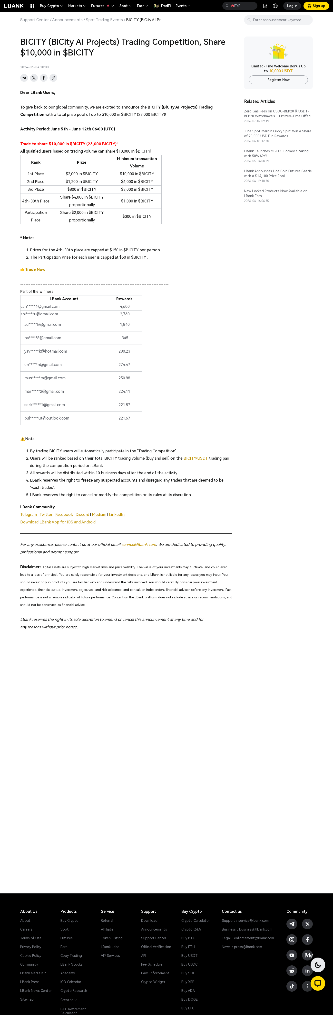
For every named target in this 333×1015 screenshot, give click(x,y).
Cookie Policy (30, 956)
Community (29, 964)
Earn (143, 6)
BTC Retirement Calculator (73, 1011)
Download (149, 921)
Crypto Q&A (191, 929)
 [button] (227, 6)
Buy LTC (187, 1008)
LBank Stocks (71, 964)
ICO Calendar (70, 982)
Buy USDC (189, 964)
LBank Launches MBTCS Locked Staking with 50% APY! (276, 153)
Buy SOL (188, 973)
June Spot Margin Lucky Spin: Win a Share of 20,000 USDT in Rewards (277, 133)
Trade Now (35, 269)
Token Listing (112, 938)
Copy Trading (71, 956)
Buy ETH (188, 947)
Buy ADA (188, 991)
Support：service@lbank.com (245, 921)
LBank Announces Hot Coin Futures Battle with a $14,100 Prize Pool (278, 173)
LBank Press (29, 982)
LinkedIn (117, 514)
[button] (318, 983)
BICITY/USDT (196, 458)
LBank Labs (110, 947)
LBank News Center (36, 991)
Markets (77, 6)
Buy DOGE (189, 999)
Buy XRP (187, 982)
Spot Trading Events (104, 20)
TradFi (165, 6)
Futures (103, 6)
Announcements (67, 20)
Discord (82, 514)
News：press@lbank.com (242, 947)
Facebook (64, 514)
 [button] (251, 6)
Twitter (46, 514)
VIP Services (110, 956)
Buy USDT (189, 956)
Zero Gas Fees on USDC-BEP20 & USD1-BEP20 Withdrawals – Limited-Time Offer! (277, 113)
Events (183, 6)
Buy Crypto (51, 6)
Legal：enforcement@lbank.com (248, 938)
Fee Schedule (151, 964)
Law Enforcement (155, 973)
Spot (125, 6)
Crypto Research (73, 991)
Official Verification (156, 947)
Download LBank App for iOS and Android (58, 522)
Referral (107, 921)
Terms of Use (30, 938)
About (25, 921)
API (143, 956)
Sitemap (27, 999)
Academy (67, 973)
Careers (26, 929)
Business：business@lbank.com (247, 929)
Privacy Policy (30, 947)
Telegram (29, 514)
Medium (99, 514)
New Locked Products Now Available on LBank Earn (275, 193)
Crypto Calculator (195, 921)
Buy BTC (188, 938)
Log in (292, 6)
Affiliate (107, 929)
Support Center (34, 20)
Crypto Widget (153, 982)
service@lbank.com (138, 544)
